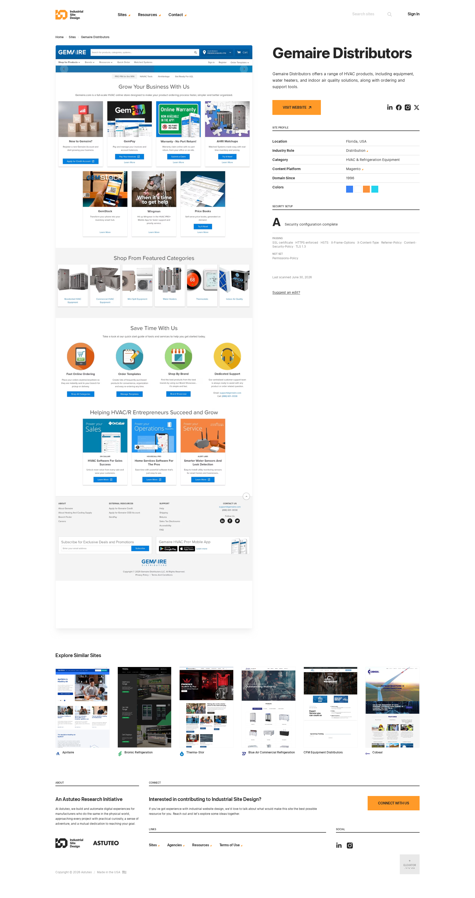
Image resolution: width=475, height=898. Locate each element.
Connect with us (393, 803)
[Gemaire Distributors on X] (417, 107)
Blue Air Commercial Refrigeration (271, 752)
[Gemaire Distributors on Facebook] (399, 107)
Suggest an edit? (286, 292)
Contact (175, 15)
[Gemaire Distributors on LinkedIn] (390, 107)
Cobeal (377, 752)
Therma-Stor (195, 752)
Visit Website (295, 107)
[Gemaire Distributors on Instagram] (408, 107)
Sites (122, 15)
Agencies (174, 845)
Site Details (65, 669)
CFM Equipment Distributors (323, 752)
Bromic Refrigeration (138, 752)
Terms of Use (229, 845)
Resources (147, 15)
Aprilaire (68, 752)
